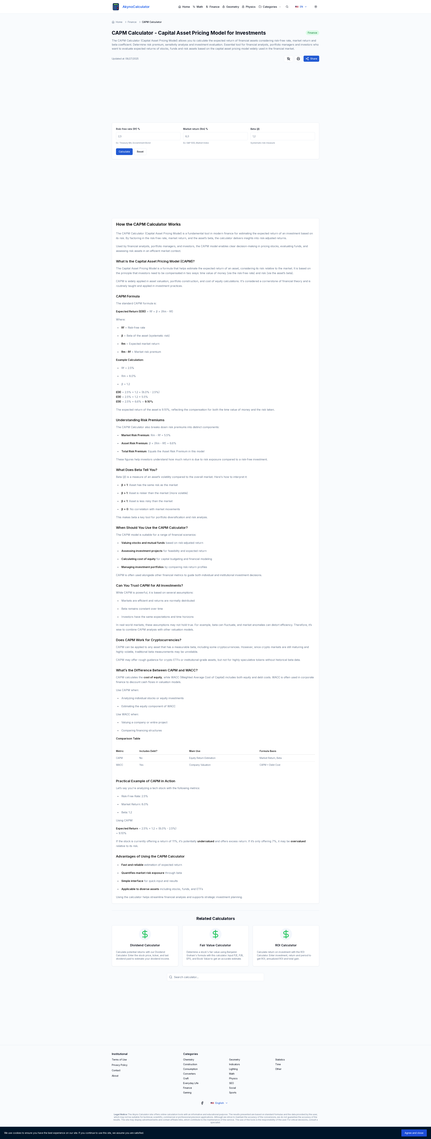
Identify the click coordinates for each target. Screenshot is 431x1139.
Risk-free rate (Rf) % (128, 128)
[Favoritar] (288, 58)
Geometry (232, 6)
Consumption (190, 1069)
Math (200, 6)
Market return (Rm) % (195, 128)
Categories (270, 6)
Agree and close (414, 1132)
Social (232, 1087)
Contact (116, 1070)
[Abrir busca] (287, 6)
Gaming (187, 1092)
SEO (231, 1083)
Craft (186, 1078)
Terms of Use (119, 1059)
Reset (140, 151)
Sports (232, 1092)
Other (278, 1069)
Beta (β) (255, 128)
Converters (189, 1073)
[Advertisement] (215, 94)
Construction (190, 1064)
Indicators (234, 1064)
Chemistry (188, 1059)
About (115, 1075)
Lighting (233, 1069)
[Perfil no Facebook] (202, 1103)
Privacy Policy (119, 1065)
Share (313, 58)
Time (278, 1064)
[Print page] (298, 59)
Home (186, 6)
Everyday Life (190, 1083)
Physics (250, 6)
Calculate (124, 151)
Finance (215, 6)
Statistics (280, 1059)
